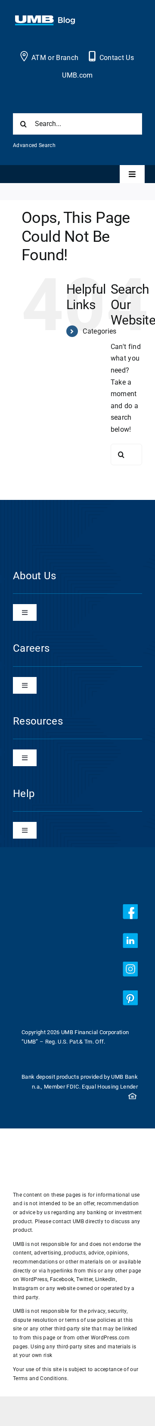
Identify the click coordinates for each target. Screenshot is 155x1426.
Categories (99, 331)
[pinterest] (130, 997)
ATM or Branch (54, 58)
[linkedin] (130, 940)
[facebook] (130, 911)
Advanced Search (34, 145)
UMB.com (77, 75)
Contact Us (116, 58)
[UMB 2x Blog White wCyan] (45, 20)
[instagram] (130, 969)
